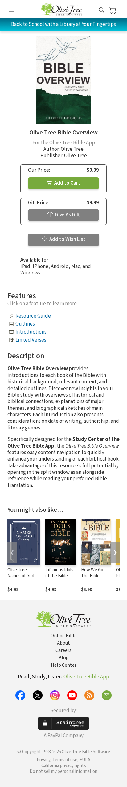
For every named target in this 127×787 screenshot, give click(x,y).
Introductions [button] (31, 332)
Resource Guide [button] (33, 316)
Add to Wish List (66, 239)
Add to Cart (66, 183)
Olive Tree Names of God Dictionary (20, 576)
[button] (101, 10)
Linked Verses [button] (30, 340)
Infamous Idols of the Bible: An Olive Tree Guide (60, 579)
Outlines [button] (25, 324)
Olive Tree (72, 149)
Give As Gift (67, 214)
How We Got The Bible (93, 573)
